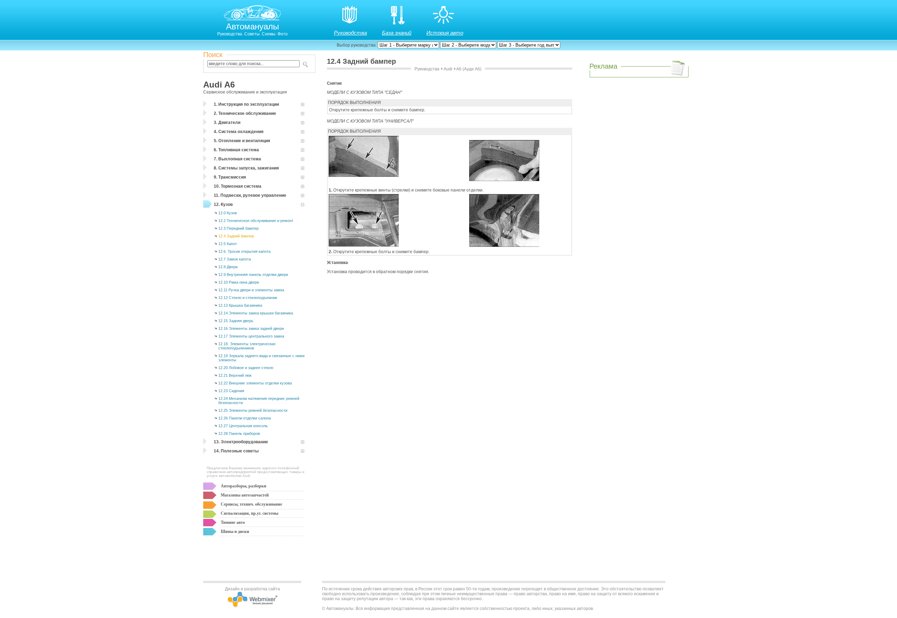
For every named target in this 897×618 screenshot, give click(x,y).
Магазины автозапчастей (245, 495)
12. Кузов (223, 204)
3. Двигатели (227, 122)
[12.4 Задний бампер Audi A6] (364, 175)
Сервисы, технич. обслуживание (251, 504)
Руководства (350, 33)
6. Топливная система (236, 149)
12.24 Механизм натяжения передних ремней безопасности (258, 400)
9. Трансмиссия (230, 177)
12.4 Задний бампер (236, 236)
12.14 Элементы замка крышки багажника (255, 313)
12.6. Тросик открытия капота (244, 251)
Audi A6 (219, 84)
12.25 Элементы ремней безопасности (252, 410)
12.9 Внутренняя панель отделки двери (253, 274)
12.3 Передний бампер (238, 228)
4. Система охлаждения (238, 131)
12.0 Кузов (227, 213)
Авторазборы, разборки (243, 486)
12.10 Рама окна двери (238, 282)
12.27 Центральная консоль (243, 426)
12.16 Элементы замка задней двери (251, 328)
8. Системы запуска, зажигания (246, 168)
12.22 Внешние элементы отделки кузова (255, 383)
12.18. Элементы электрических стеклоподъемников (247, 346)
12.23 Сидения (231, 391)
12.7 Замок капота (234, 259)
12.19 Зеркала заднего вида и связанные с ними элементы (261, 358)
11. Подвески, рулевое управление (250, 195)
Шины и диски (235, 531)
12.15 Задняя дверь (235, 321)
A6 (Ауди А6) (468, 69)
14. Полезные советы (236, 451)
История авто (444, 33)
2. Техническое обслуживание (245, 113)
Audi (448, 69)
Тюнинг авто (233, 522)
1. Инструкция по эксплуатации (246, 104)
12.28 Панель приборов (239, 433)
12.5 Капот (227, 244)
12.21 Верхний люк (235, 375)
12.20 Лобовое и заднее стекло (245, 368)
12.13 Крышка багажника (240, 305)
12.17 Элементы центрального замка (251, 336)
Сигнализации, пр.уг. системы (249, 513)
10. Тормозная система (237, 186)
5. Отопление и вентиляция (242, 140)
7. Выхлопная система (237, 159)
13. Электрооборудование (241, 441)
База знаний (396, 33)
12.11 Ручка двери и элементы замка (251, 290)
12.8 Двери (228, 267)
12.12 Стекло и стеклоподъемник (247, 298)
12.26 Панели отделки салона (244, 418)
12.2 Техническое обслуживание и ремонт (255, 220)
